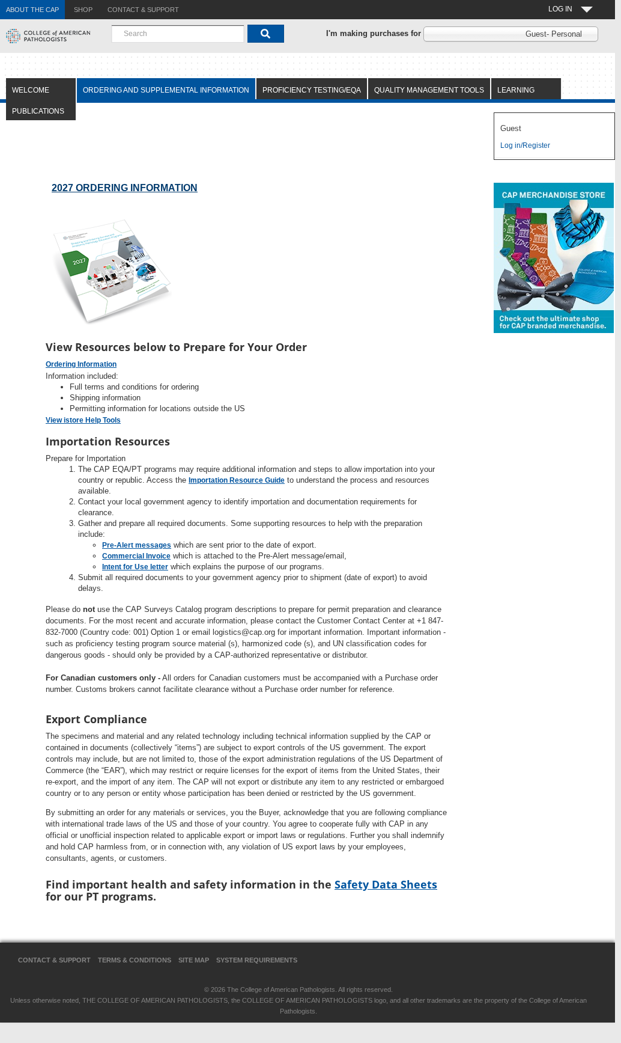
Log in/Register (525, 145)
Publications (38, 111)
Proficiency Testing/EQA (311, 90)
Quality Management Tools (429, 90)
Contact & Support (54, 960)
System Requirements (256, 960)
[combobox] (177, 34)
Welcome (30, 90)
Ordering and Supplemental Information (166, 90)
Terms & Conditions (134, 960)
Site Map (193, 960)
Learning (516, 90)
